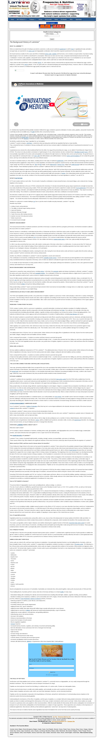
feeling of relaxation (32, 406)
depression (53, 164)
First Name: (31, 668)
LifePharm (29, 143)
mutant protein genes (59, 239)
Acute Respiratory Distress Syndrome (30, 598)
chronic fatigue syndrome (16, 389)
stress (42, 271)
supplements (60, 160)
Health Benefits (17, 435)
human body (15, 371)
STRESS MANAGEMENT (17, 403)
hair (41, 164)
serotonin (55, 271)
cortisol (12, 408)
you (34, 201)
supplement (62, 49)
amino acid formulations (73, 156)
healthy (62, 592)
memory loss (60, 164)
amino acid (31, 51)
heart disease (73, 314)
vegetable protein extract (50, 257)
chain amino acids (61, 379)
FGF (34, 237)
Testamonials (48, 19)
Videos (56, 19)
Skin (36, 164)
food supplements (81, 188)
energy (63, 173)
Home (12, 19)
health (33, 131)
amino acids (48, 54)
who (15, 280)
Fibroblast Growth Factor (81, 152)
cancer (26, 64)
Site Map (55, 716)
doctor (39, 62)
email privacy (55, 674)
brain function (73, 450)
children (28, 610)
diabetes (29, 641)
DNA (63, 310)
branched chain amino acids (76, 523)
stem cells (37, 156)
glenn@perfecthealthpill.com (59, 721)
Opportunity (79, 19)
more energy (58, 396)
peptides (54, 54)
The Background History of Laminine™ (25, 42)
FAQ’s (71, 19)
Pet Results (64, 19)
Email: (30, 664)
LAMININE (20, 424)
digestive (26, 138)
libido (23, 284)
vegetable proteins (40, 273)
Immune (13, 624)
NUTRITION (18, 178)
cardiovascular (75, 164)
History (40, 19)
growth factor (25, 137)
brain (72, 49)
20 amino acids (79, 544)
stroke (37, 420)
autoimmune (77, 420)
